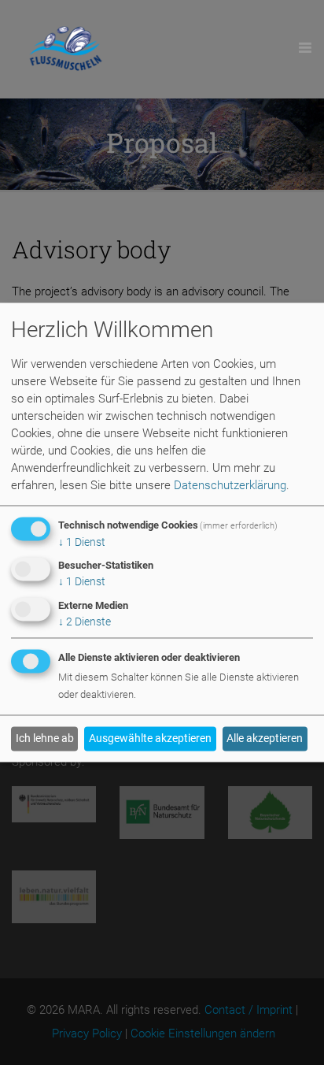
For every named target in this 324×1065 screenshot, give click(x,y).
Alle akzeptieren (264, 739)
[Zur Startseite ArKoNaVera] (66, 49)
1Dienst (81, 542)
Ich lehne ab (45, 739)
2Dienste (84, 622)
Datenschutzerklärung (230, 485)
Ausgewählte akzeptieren (150, 739)
